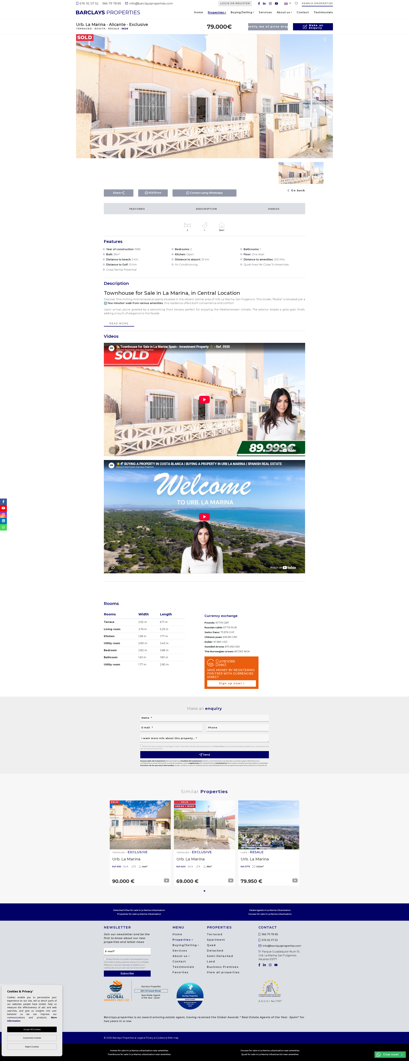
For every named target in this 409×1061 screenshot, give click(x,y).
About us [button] (283, 12)
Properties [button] (216, 13)
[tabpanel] (140, 842)
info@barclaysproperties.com (150, 3)
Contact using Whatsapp (206, 192)
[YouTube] (276, 3)
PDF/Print (154, 192)
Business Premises (223, 966)
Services (265, 12)
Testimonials (323, 12)
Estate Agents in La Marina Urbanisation (270, 910)
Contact (303, 12)
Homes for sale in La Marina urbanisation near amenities (139, 1050)
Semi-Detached (220, 956)
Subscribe (127, 973)
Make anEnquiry (316, 26)
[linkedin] (264, 3)
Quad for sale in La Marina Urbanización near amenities (270, 1054)
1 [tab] (204, 891)
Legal (140, 1037)
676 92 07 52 (89, 3)
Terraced (214, 934)
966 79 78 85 (111, 3)
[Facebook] (259, 3)
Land (211, 961)
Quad (211, 945)
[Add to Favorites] (325, 39)
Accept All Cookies (32, 1029)
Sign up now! (230, 683)
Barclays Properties (108, 12)
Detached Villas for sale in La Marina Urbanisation (139, 910)
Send (206, 754)
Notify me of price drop (268, 26)
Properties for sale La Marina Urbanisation (139, 914)
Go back (297, 190)
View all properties (223, 972)
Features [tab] (137, 208)
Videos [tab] (274, 208)
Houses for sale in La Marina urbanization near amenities (270, 1050)
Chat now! (391, 1054)
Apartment (216, 939)
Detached (215, 950)
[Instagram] (270, 3)
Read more (118, 324)
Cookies (160, 1037)
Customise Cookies (32, 1037)
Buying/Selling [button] (241, 12)
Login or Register (235, 3)
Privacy (149, 1037)
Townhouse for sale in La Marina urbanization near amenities (139, 1054)
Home (198, 12)
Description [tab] (206, 208)
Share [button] (117, 192)
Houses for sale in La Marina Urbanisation (270, 914)
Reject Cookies (32, 1046)
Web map (172, 1037)
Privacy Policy (218, 746)
